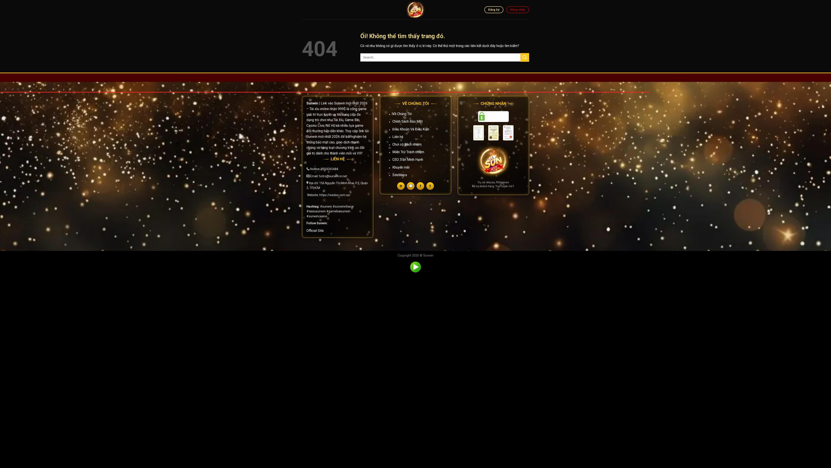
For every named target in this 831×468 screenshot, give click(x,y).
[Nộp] (524, 57)
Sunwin (428, 255)
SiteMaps (399, 175)
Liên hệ (397, 137)
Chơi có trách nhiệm (407, 144)
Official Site (315, 231)
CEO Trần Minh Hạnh (407, 160)
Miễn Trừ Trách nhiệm (408, 152)
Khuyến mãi (400, 167)
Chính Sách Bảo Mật (407, 121)
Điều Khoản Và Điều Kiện (410, 129)
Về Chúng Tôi (402, 114)
